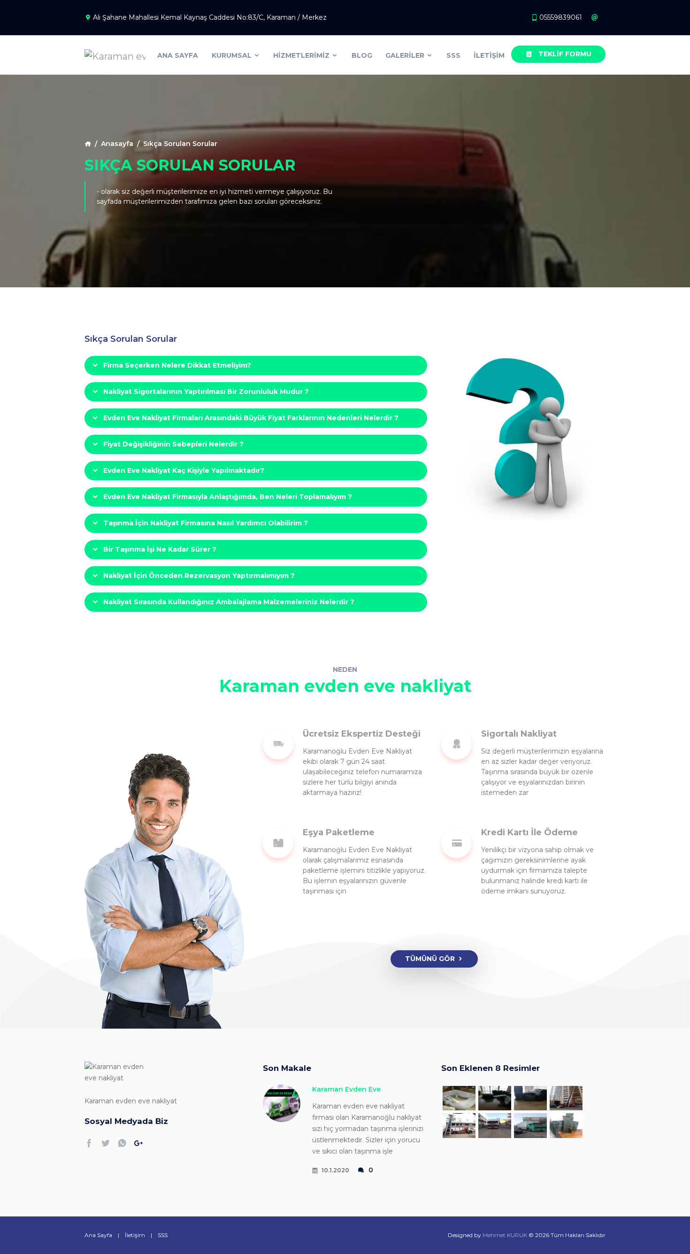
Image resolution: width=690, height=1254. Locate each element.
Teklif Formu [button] (564, 54)
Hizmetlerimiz (302, 55)
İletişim (489, 55)
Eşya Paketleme (339, 832)
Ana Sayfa (177, 55)
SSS (453, 55)
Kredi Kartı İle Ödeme (529, 832)
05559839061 (560, 17)
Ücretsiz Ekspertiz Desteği (362, 734)
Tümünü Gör (430, 958)
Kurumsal (232, 55)
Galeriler (405, 55)
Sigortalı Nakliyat (519, 734)
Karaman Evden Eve (346, 1089)
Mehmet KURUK (505, 1235)
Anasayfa (117, 143)
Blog (362, 55)
